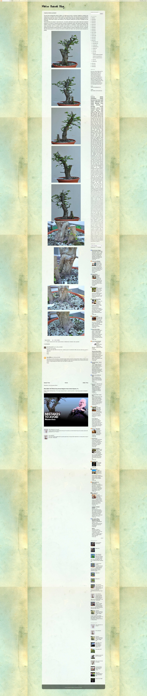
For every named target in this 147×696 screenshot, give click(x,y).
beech (97, 169)
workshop (96, 177)
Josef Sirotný (98, 192)
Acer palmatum (51, 435)
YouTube (99, 136)
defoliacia (94, 153)
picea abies (97, 144)
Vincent (99, 220)
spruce (97, 147)
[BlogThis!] (55, 340)
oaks (92, 190)
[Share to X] (57, 340)
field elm (101, 140)
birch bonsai (95, 163)
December (95, 41)
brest (93, 141)
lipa (98, 146)
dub (96, 125)
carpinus (99, 115)
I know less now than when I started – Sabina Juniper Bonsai (97, 331)
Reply (48, 353)
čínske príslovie (93, 241)
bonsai (48, 341)
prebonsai (93, 112)
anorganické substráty (94, 188)
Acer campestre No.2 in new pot (98, 555)
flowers (99, 133)
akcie (96, 148)
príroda (96, 236)
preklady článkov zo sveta (98, 139)
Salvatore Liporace (95, 218)
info (98, 189)
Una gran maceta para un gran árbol (99, 495)
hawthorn (94, 154)
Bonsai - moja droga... (96, 428)
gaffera (73, 687)
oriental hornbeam (98, 181)
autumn (98, 111)
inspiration (92, 167)
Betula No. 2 (97, 578)
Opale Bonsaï (94, 438)
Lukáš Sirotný (99, 183)
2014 (93, 37)
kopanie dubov (98, 228)
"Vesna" (95, 126)
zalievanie (100, 205)
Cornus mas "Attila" (98, 678)
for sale (96, 197)
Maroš (48, 357)
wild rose (92, 191)
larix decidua (98, 132)
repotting (97, 138)
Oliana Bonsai (94, 274)
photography (93, 182)
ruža (92, 204)
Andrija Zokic (97, 191)
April (94, 59)
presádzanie (93, 155)
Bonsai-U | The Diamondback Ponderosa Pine (96, 509)
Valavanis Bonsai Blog (96, 351)
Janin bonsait (94, 469)
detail (101, 226)
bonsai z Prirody (98, 145)
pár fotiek (100, 156)
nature (99, 184)
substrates (99, 176)
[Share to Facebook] (58, 340)
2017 (93, 32)
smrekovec (93, 136)
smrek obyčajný (100, 161)
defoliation (101, 153)
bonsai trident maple (96, 419)
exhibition (92, 170)
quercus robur (96, 203)
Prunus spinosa (94, 116)
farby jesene (98, 118)
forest (92, 144)
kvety (97, 168)
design (97, 226)
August (94, 48)
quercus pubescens (94, 131)
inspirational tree (94, 175)
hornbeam (71, 341)
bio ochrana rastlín (100, 222)
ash (91, 119)
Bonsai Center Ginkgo (96, 250)
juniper (100, 198)
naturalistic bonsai (95, 107)
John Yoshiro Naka (98, 212)
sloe (95, 119)
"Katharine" (101, 168)
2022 (93, 24)
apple (95, 178)
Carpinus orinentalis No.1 (97, 56)
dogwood (95, 113)
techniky (94, 152)
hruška (102, 227)
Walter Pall (101, 126)
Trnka (98, 117)
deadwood (92, 226)
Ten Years (97, 602)
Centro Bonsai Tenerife (96, 341)
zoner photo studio (99, 240)
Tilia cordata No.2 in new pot (54, 429)
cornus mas (100, 112)
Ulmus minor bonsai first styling (99, 661)
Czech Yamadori (95, 316)
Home (66, 382)
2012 (93, 40)
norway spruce (93, 166)
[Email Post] (52, 340)
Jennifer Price (99, 211)
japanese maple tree (95, 134)
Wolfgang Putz (96, 221)
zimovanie (92, 183)
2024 (93, 21)
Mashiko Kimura (93, 213)
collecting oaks (99, 178)
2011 (93, 63)
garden (95, 189)
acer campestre (99, 159)
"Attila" (100, 125)
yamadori (77, 341)
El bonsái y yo (95, 287)
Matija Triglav (100, 213)
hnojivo (96, 198)
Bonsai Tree (99, 103)
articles (92, 151)
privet (101, 235)
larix (95, 161)
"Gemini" (99, 155)
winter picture (100, 152)
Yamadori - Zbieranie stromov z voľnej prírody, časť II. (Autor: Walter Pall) (99, 612)
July (94, 49)
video (92, 149)
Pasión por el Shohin (96, 261)
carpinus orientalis (95, 173)
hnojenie (100, 174)
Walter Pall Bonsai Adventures (95, 483)
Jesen (92, 212)
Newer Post (47, 382)
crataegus (101, 173)
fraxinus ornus (93, 146)
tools (98, 204)
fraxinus (92, 123)
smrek (102, 151)
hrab (74, 341)
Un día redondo (99, 288)
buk (101, 169)
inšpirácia (101, 189)
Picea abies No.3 (98, 649)
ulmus (101, 190)
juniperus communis (94, 199)
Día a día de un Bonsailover (95, 493)
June (94, 51)
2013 (93, 38)
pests (98, 233)
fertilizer (92, 197)
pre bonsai (93, 133)
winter (93, 205)
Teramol (100, 219)
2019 (93, 29)
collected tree (66, 341)
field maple (93, 160)
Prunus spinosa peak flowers (98, 543)
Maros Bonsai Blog (53, 6)
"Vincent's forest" (98, 149)
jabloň (98, 160)
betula (100, 119)
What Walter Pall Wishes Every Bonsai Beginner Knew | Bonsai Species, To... (61, 388)
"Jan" (102, 138)
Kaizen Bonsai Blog (96, 329)
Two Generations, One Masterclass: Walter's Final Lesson (98, 668)
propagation (97, 190)
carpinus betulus (61, 341)
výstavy (99, 182)
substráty (97, 170)
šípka (97, 241)
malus (96, 156)
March (94, 61)
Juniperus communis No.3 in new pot (99, 656)
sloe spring (100, 236)
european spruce (99, 196)
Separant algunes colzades (98, 276)
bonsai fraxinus (93, 184)
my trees (97, 151)
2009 (93, 66)
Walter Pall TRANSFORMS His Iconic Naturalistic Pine (98, 674)
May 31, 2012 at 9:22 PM (55, 357)
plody (100, 148)
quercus (92, 137)
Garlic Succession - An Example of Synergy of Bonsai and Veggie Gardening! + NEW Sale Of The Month (97, 303)
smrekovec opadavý (95, 162)
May (94, 53)
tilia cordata (93, 117)
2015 (93, 35)
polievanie (96, 235)
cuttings (93, 196)
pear (95, 233)
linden (92, 122)
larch (99, 130)
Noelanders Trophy (99, 214)
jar (100, 116)
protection (92, 236)
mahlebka (92, 229)
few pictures (99, 141)
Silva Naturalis (95, 461)
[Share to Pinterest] (59, 340)
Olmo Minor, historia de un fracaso (98, 263)
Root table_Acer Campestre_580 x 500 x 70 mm (99, 318)
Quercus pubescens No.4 (97, 57)
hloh (100, 154)
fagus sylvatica (94, 174)
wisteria (96, 205)
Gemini (95, 211)
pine (95, 234)
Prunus (93, 169)
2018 (93, 30)
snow (96, 185)
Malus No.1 (97, 548)
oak (91, 126)
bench (94, 222)
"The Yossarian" (96, 129)
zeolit (91, 206)
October (94, 45)
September (95, 46)
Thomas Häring (93, 220)
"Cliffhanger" (100, 166)
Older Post (85, 382)
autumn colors (98, 122)
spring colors (93, 176)
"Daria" (100, 185)
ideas (93, 228)
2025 (93, 19)
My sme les (92, 214)
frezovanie (92, 227)
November (95, 43)
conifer (92, 156)
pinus (99, 234)
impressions (93, 130)
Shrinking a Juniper (95, 529)
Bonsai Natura (95, 406)
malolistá (96, 229)
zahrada (93, 240)
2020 (93, 27)
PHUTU (93, 528)
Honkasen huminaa (96, 448)
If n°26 (93, 439)
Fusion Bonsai (95, 418)
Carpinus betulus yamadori (98, 54)
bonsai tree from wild (53, 341)
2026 (93, 17)
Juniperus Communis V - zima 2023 (99, 430)
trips (102, 162)
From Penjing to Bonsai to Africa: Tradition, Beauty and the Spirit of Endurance (97, 365)
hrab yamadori (97, 227)
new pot (100, 175)
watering (101, 204)
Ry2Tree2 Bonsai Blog (96, 299)
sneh (95, 204)
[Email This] (54, 340)
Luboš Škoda (95, 140)
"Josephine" (93, 159)
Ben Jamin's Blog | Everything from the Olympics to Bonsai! (96, 519)
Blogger (80, 687)
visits (101, 170)
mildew (101, 229)
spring (92, 111)
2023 (93, 22)
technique (92, 177)
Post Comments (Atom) (53, 385)
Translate (99, 247)
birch (97, 123)
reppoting (101, 203)
